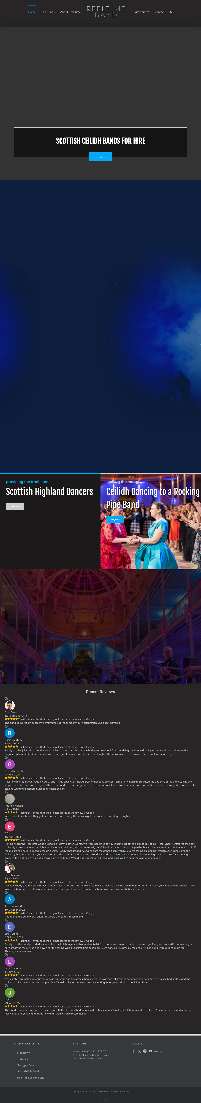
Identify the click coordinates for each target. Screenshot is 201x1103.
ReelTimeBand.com (91, 1058)
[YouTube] (150, 1051)
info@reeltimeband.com (95, 1055)
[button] (164, 11)
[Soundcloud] (156, 1051)
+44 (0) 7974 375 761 (95, 1051)
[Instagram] (145, 1051)
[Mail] (161, 1051)
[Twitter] (139, 1051)
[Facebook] (134, 1051)
